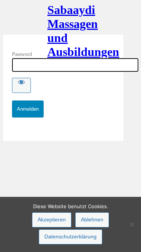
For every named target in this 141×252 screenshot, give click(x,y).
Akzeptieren (52, 219)
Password (22, 54)
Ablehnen (92, 219)
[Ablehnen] (131, 224)
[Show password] (21, 85)
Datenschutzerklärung (70, 236)
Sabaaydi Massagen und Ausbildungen (63, 19)
